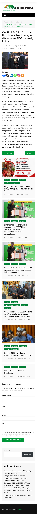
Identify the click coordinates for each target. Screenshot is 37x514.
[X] (7, 75)
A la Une (6, 48)
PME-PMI (19, 48)
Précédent (9, 153)
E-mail (4, 415)
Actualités (12, 48)
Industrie (7, 349)
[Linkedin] (11, 75)
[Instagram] (18, 75)
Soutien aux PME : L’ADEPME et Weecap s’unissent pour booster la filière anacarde (18, 270)
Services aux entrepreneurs (12, 183)
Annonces (14, 180)
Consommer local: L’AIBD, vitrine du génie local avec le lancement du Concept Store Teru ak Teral (18, 314)
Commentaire (7, 395)
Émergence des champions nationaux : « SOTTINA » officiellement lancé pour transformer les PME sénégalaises (15, 229)
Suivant (29, 153)
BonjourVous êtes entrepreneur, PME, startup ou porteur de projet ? (18, 188)
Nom (4, 406)
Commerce (24, 305)
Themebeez (20, 509)
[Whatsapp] (15, 75)
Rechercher (7, 451)
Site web (4, 423)
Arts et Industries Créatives (12, 305)
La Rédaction (7, 46)
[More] (22, 75)
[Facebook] (4, 75)
